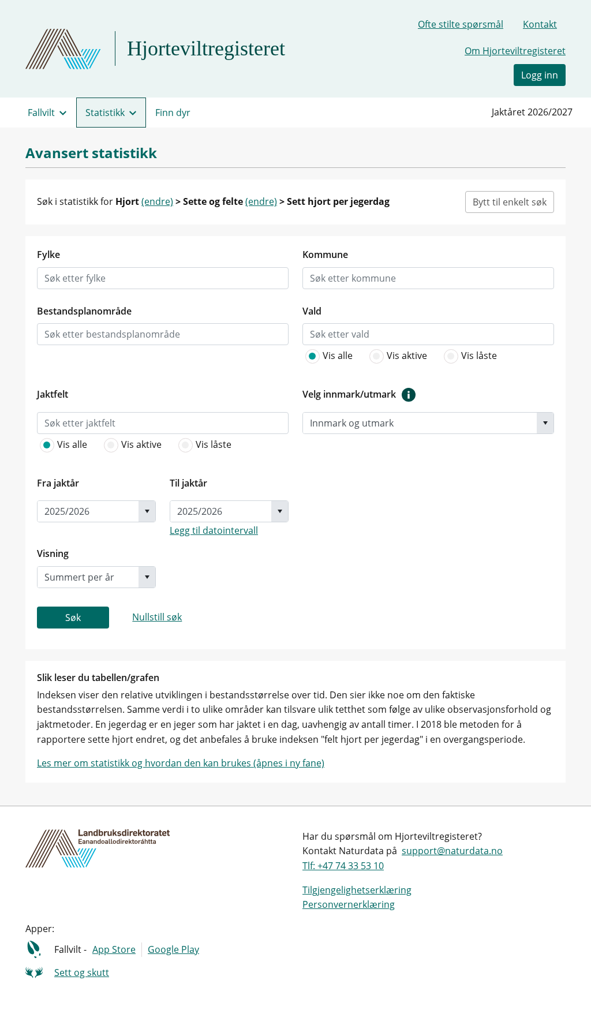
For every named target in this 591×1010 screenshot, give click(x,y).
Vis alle (338, 355)
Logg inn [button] (539, 75)
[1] (379, 356)
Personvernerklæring (348, 904)
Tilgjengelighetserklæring (357, 890)
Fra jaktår (58, 483)
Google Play (173, 949)
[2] (453, 356)
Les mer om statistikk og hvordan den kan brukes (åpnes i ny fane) (180, 763)
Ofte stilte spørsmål (460, 24)
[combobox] (420, 423)
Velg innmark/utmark (349, 394)
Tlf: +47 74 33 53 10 (343, 865)
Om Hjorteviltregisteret (515, 50)
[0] (315, 356)
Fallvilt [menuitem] (41, 112)
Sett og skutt (81, 972)
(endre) (157, 201)
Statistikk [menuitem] (105, 112)
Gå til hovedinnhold (52, 14)
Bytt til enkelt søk (510, 202)
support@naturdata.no (452, 850)
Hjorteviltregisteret (206, 48)
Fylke (48, 254)
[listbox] (87, 278)
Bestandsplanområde (84, 311)
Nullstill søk (157, 617)
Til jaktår (188, 483)
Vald (311, 311)
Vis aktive (407, 355)
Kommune (325, 254)
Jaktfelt (52, 394)
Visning (53, 553)
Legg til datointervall (214, 530)
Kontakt (540, 24)
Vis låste (479, 355)
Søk (73, 617)
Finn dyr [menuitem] (172, 112)
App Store (114, 949)
